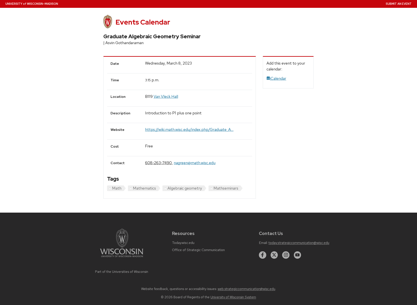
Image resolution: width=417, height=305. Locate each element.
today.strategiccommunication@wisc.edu (298, 243)
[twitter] (274, 255)
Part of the (121, 272)
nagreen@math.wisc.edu (194, 162)
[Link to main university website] (121, 258)
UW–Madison (31, 4)
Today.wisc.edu (183, 243)
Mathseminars (225, 188)
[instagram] (286, 255)
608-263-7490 (158, 162)
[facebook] (262, 255)
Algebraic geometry (184, 188)
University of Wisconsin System (233, 297)
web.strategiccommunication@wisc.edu (246, 289)
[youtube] (297, 255)
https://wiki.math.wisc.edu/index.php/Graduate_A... (189, 129)
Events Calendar (143, 22)
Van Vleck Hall (166, 96)
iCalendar (278, 78)
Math (116, 188)
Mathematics (144, 188)
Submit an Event (399, 4)
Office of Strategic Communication (198, 250)
